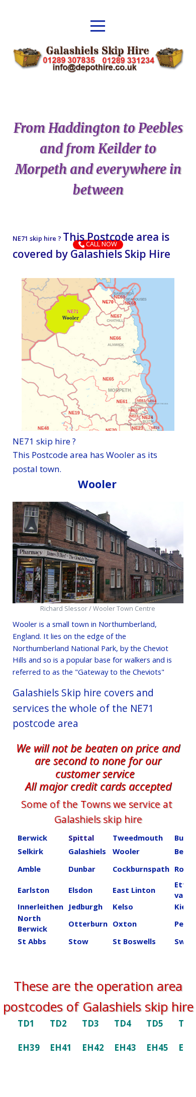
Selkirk (30, 851)
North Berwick (32, 923)
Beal (182, 851)
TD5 (154, 1023)
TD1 (26, 1023)
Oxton (125, 924)
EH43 (125, 1047)
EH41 (61, 1047)
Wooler (126, 851)
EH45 (157, 1047)
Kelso (123, 906)
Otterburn (88, 924)
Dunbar (81, 869)
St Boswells (134, 941)
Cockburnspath (141, 869)
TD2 (58, 1023)
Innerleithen (40, 906)
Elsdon (80, 890)
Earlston (33, 890)
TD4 (122, 1023)
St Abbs (32, 941)
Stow (78, 941)
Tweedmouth (138, 838)
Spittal (81, 838)
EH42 (93, 1047)
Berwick (32, 838)
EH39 (29, 1047)
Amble (29, 869)
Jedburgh (85, 906)
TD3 (90, 1023)
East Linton (134, 890)
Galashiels (87, 851)
